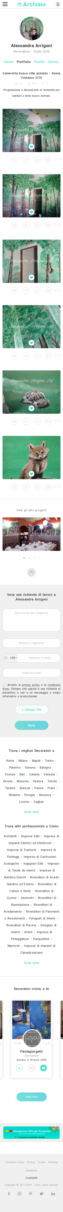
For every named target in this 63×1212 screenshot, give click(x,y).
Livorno (24, 801)
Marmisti (14, 946)
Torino (49, 760)
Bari (22, 774)
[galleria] (31, 130)
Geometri (27, 898)
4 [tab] (39, 558)
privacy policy (31, 685)
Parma (38, 788)
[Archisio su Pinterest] (31, 1193)
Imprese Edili (30, 836)
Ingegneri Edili (33, 863)
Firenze (10, 774)
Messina (23, 781)
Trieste (52, 781)
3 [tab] (34, 558)
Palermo (15, 767)
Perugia (29, 795)
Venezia (49, 774)
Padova (38, 781)
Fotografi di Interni (42, 918)
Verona (8, 781)
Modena (14, 795)
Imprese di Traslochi (21, 850)
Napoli (36, 760)
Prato (51, 788)
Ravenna (45, 795)
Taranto (10, 788)
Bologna (45, 767)
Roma (10, 760)
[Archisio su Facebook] (9, 1193)
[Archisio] (31, 4)
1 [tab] (24, 558)
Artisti (28, 932)
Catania (34, 774)
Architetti (10, 836)
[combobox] (10, 658)
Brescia (25, 788)
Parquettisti (41, 939)
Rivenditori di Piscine (21, 925)
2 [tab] (29, 558)
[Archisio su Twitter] (42, 1193)
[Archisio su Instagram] (20, 1193)
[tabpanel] (31, 534)
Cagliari (39, 801)
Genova (30, 767)
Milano (23, 760)
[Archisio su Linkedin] (53, 1193)
